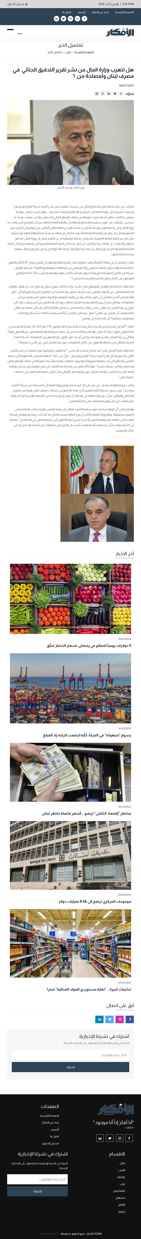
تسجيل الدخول (15, 4)
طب (122, 1183)
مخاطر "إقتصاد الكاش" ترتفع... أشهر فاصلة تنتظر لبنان (86, 813)
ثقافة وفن (119, 1190)
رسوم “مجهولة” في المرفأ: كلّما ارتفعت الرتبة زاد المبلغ (87, 735)
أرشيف (81, 12)
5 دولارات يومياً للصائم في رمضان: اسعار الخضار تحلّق (89, 645)
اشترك (70, 1067)
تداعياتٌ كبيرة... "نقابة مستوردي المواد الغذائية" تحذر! (89, 989)
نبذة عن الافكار (100, 12)
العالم (122, 1204)
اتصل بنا (66, 12)
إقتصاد (121, 1176)
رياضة (121, 1211)
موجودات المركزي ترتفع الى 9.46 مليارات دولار (94, 901)
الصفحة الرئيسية (124, 12)
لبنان (68, 52)
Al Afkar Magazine (49, 1233)
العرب (121, 1170)
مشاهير (120, 1197)
